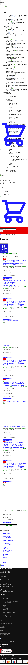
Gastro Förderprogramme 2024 (7, 641)
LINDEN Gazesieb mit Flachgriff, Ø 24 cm (14, 509)
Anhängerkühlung (7, 534)
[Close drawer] (0, 4)
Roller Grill (6, 611)
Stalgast (5, 562)
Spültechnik (5, 554)
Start (1, 234)
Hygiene (4, 547)
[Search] (1, 231)
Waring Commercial (8, 618)
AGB (1, 630)
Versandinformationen (5, 633)
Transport (5, 555)
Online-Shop (3, 624)
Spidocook (5, 615)
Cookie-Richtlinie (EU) (6, 623)
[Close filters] (0, 567)
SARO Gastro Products (9, 612)
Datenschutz (3, 629)
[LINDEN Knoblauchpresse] (15, 332)
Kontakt (5, 39)
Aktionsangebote (6, 533)
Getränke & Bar (6, 543)
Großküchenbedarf (7, 544)
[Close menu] (0, 1)
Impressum (2, 627)
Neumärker (6, 608)
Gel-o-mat (5, 599)
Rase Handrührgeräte (7, 550)
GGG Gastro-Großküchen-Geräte (11, 601)
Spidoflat (8, 616)
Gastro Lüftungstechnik (8, 540)
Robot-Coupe (6, 553)
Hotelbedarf (5, 546)
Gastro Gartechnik (7, 539)
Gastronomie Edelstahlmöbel (9, 541)
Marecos (5, 605)
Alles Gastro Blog (4, 634)
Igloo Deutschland (7, 602)
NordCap (5, 609)
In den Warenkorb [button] (7, 278)
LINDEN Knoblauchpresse (10, 345)
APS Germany (6, 597)
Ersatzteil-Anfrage (7, 191)
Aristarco (5, 598)
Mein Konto (6, 194)
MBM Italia (6, 606)
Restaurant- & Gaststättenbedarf (9, 551)
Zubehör (5, 557)
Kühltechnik (5, 548)
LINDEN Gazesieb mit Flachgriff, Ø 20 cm (14, 426)
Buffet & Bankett (6, 536)
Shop (4, 192)
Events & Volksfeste (7, 537)
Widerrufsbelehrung (5, 631)
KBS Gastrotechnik (8, 604)
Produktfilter (4, 251)
